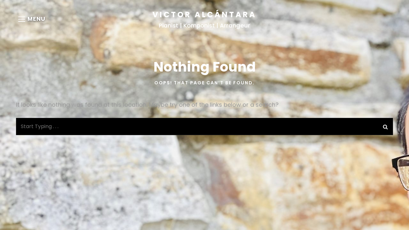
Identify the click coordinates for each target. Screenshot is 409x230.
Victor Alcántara (204, 14)
